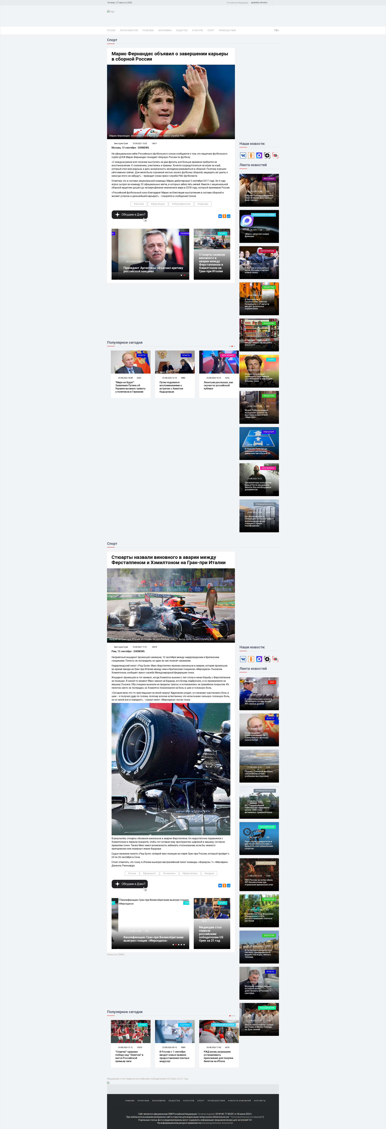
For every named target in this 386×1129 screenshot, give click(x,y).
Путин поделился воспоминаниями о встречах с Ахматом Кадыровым (123, 387)
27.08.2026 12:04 (254, 982)
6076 (179, 1047)
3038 (268, 946)
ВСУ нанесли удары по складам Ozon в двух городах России (213, 385)
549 (267, 406)
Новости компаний (239, 1101)
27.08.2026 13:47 (254, 767)
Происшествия (227, 30)
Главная (129, 1101)
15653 (204, 921)
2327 (268, 230)
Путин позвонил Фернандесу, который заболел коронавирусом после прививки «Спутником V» (146, 268)
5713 (223, 1047)
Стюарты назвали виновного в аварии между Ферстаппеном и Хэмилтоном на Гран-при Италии (212, 263)
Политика (148, 30)
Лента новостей (129, 30)
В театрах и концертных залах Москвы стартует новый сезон (257, 270)
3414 (223, 378)
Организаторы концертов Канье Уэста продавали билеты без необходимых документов (258, 486)
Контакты (260, 1101)
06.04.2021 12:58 (126, 258)
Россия (111, 30)
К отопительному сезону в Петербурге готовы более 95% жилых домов (258, 701)
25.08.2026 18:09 (254, 191)
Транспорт (268, 432)
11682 (141, 258)
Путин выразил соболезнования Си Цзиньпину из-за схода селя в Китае (256, 736)
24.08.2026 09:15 (209, 378)
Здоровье (137, 1025)
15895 (204, 248)
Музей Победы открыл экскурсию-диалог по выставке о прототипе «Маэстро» (256, 413)
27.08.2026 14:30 (254, 695)
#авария (209, 873)
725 (267, 264)
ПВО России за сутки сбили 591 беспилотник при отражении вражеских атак (259, 882)
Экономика (165, 30)
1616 (268, 478)
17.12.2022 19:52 (126, 931)
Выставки (269, 178)
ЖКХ (272, 682)
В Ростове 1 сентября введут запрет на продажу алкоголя (258, 342)
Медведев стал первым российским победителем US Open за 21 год (211, 933)
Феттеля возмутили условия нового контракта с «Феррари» (143, 938)
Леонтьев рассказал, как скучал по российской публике (170, 385)
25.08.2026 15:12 (254, 478)
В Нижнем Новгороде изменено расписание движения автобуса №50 (257, 451)
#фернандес (158, 203)
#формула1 (149, 873)
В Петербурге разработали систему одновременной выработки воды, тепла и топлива (258, 953)
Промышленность (264, 504)
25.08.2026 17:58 (254, 230)
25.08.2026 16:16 (254, 370)
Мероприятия (267, 251)
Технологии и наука (263, 215)
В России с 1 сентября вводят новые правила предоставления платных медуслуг (126, 1056)
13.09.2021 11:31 (208, 245)
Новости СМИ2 (116, 954)
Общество (182, 30)
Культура (197, 30)
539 (267, 695)
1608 (268, 801)
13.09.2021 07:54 (208, 918)
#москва (139, 203)
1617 (268, 370)
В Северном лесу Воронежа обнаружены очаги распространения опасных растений (259, 917)
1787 (268, 982)
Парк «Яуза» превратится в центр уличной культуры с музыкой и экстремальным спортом (259, 845)
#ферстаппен (190, 873)
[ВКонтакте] (220, 216)
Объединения (267, 827)
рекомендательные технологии (217, 1123)
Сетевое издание (206, 1114)
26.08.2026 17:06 (165, 1047)
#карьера (202, 203)
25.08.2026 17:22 (254, 264)
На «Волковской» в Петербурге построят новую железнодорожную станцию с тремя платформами (259, 521)
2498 (268, 876)
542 (267, 336)
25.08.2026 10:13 (165, 378)
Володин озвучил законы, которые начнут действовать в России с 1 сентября (258, 989)
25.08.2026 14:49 (254, 512)
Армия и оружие (222, 355)
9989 (135, 1047)
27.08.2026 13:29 (254, 837)
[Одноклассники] (224, 216)
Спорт (210, 30)
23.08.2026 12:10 (121, 378)
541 (267, 910)
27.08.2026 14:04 (254, 729)
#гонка (132, 873)
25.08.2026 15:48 (254, 406)
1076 (268, 1020)
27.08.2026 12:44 (254, 910)
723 (267, 445)
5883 (135, 378)
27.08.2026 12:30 (254, 946)
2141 (268, 767)
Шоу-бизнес (180, 355)
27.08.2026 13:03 (254, 876)
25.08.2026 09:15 (121, 1047)
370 (267, 295)
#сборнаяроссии (181, 203)
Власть (138, 355)
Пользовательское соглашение (246, 1117)
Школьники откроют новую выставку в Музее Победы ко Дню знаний (259, 1027)
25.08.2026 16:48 (254, 295)
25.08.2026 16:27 (254, 336)
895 (267, 729)
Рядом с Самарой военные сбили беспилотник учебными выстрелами (259, 773)
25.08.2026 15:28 (254, 445)
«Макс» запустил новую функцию (257, 235)
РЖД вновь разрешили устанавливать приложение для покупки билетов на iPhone (170, 1056)
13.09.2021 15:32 (140, 143)
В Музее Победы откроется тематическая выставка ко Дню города (259, 197)
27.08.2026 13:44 (254, 801)
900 (267, 837)
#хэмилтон (169, 873)
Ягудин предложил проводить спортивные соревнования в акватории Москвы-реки (258, 377)
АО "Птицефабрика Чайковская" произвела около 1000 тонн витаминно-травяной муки (258, 808)
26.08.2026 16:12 (209, 1047)
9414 (140, 931)
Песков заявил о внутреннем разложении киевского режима (214, 1055)
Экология (269, 899)
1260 (268, 512)
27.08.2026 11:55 (254, 1020)
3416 (179, 378)
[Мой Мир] (228, 216)
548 (267, 191)
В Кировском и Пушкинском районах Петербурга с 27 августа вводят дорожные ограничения (257, 304)
